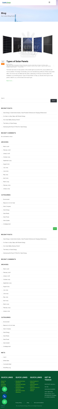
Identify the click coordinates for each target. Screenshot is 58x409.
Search (2, 98)
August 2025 (6, 164)
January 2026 (6, 153)
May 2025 (5, 174)
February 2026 (6, 150)
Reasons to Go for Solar (9, 202)
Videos (32, 390)
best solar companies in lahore (16, 65)
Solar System (14, 66)
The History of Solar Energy (10, 123)
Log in (4, 357)
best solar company (27, 65)
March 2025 (6, 181)
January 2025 (6, 188)
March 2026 (6, 146)
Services (3, 384)
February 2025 (6, 185)
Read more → (9, 80)
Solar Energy (6, 210)
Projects (3, 386)
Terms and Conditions (39, 402)
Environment (6, 199)
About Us (3, 381)
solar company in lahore (29, 66)
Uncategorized (6, 224)
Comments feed (7, 364)
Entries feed (6, 360)
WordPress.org (7, 367)
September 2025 (7, 160)
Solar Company (7, 206)
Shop (28, 402)
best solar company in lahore (38, 65)
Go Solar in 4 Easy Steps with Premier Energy (14, 116)
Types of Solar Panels (17, 61)
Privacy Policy (19, 402)
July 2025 (5, 167)
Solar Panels (6, 213)
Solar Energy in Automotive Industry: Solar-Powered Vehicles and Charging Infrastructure (25, 112)
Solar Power (6, 217)
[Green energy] (6, 2)
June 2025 (5, 171)
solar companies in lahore (17, 66)
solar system (38, 66)
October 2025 (6, 157)
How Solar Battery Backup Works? (11, 119)
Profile (3, 382)
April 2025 (5, 178)
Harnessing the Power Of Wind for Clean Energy (15, 126)
